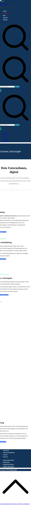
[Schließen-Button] (0, 129)
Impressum (6, 450)
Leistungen (6, 13)
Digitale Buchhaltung (8, 464)
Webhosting (6, 462)
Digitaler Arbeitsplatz (8, 466)
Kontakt (5, 19)
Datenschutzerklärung (9, 452)
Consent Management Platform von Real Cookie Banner (15, 504)
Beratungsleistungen (8, 460)
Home (4, 11)
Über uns (5, 17)
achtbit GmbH (3, 4)
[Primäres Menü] (0, 91)
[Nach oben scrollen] (15, 501)
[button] (0, 127)
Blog (4, 15)
